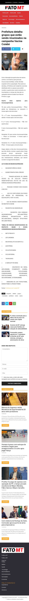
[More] (22, 48)
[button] (27, 8)
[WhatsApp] (14, 303)
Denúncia (21, 2)
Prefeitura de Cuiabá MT (12, 288)
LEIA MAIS (5, 425)
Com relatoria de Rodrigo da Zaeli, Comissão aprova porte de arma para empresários (14, 523)
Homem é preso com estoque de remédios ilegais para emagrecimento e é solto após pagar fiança (14, 448)
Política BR (4, 558)
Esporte (4, 560)
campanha (8, 293)
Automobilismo (6, 571)
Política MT (5, 555)
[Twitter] (7, 303)
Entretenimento (6, 574)
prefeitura (11, 295)
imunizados (4, 295)
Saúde (3, 567)
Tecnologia (5, 569)
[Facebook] (3, 303)
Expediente (8, 2)
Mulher (3, 564)
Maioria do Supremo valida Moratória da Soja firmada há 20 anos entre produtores (14, 410)
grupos (19, 293)
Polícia (3, 562)
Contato (15, 2)
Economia (4, 579)
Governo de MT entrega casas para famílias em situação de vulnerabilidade (18, 327)
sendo (16, 295)
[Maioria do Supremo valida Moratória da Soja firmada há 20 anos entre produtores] (14, 399)
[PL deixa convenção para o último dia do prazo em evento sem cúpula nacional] (5, 317)
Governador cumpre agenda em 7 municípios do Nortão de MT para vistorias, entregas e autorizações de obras (17, 336)
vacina (20, 295)
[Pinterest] (10, 303)
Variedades (5, 576)
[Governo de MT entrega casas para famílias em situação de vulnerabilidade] (5, 327)
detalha (14, 293)
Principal (4, 552)
